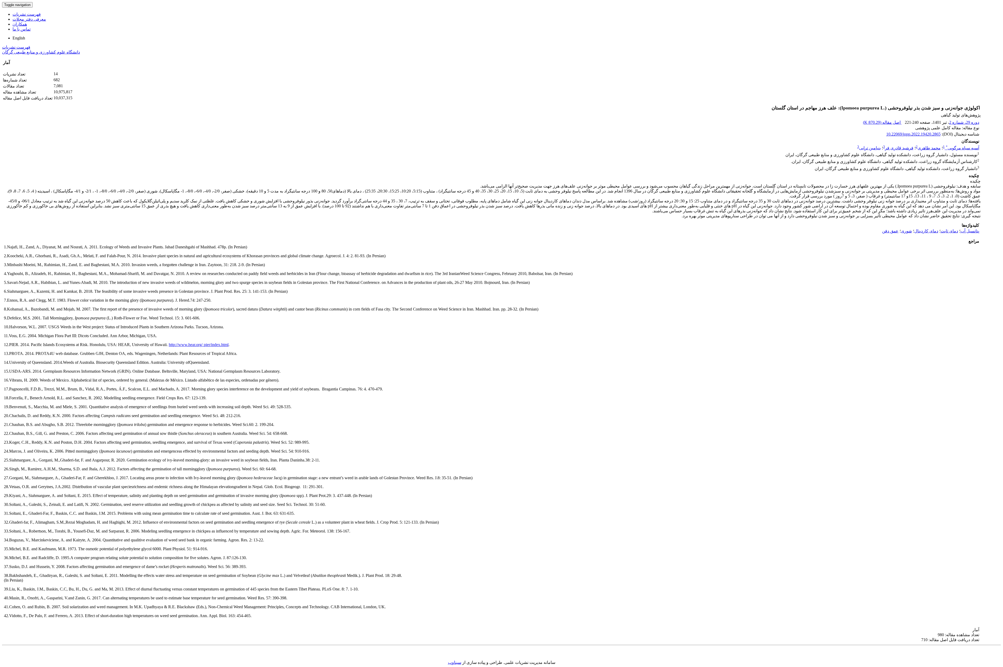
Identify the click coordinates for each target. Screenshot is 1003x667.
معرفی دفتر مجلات (29, 19)
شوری (906, 231)
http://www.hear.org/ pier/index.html (199, 344)
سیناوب (454, 662)
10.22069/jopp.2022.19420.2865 (913, 134)
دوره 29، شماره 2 (964, 122)
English (19, 38)
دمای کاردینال (926, 231)
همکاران (20, 24)
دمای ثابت (949, 231)
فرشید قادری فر (899, 148)
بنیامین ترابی (870, 148)
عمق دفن (890, 231)
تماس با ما (22, 29)
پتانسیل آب (969, 231)
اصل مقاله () (882, 122)
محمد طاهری (929, 148)
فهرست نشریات (27, 14)
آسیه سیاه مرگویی (962, 148)
